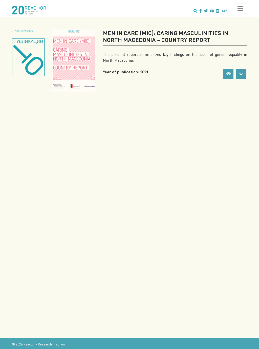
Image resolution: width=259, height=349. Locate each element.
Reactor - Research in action (44, 344)
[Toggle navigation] (240, 8)
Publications (23, 31)
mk (225, 10)
